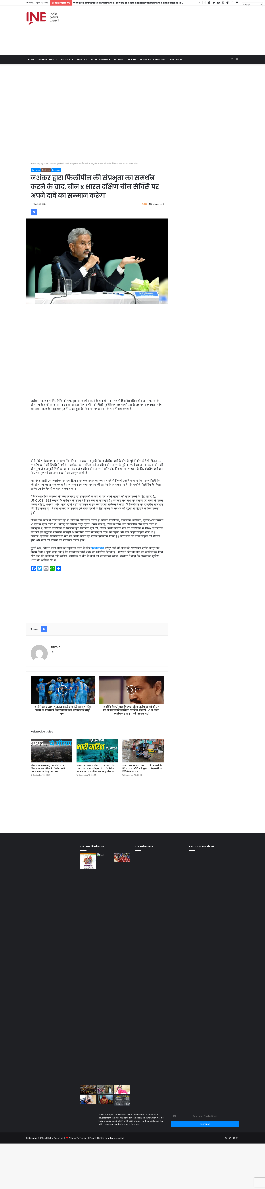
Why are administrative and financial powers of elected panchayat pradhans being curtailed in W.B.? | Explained (137, 2)
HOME (31, 59)
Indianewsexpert (116, 1138)
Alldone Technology (78, 1138)
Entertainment (99, 59)
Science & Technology (152, 59)
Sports (81, 59)
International (46, 59)
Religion (118, 59)
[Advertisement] (168, 30)
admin (55, 647)
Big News (45, 163)
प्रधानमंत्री (97, 548)
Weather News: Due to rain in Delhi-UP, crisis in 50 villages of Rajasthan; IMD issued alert (142, 768)
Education (176, 59)
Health (132, 59)
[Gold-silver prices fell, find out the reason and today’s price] (105, 1099)
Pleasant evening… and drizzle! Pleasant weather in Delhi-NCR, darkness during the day (48, 768)
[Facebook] (34, 212)
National (66, 59)
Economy (56, 170)
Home (36, 163)
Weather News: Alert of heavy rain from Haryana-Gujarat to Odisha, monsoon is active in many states (96, 768)
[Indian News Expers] (42, 19)
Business (46, 170)
